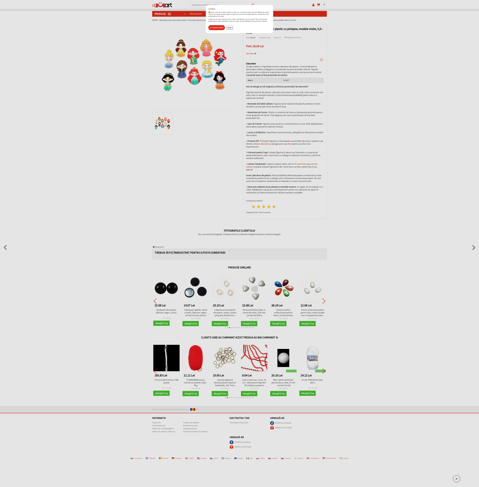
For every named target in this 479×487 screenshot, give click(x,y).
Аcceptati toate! (216, 28)
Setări (229, 28)
